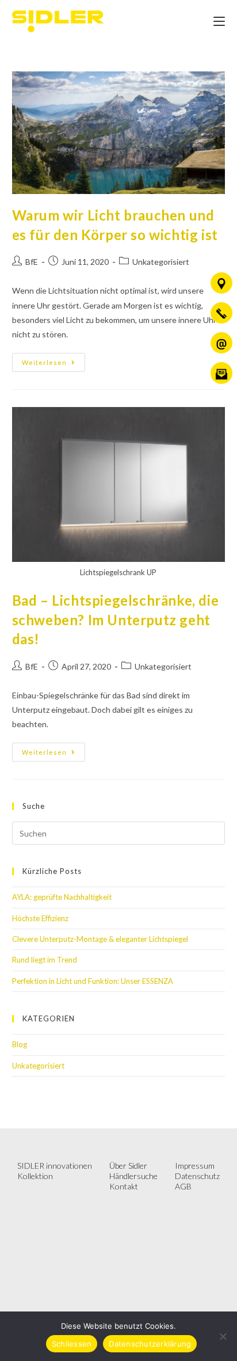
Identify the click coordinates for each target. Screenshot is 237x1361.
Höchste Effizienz (40, 918)
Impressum (195, 1165)
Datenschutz (197, 1176)
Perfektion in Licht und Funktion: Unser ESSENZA (92, 981)
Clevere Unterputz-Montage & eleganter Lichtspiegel (102, 939)
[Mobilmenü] (219, 21)
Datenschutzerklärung (150, 1343)
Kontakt (123, 1186)
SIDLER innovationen (54, 1165)
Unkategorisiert (160, 262)
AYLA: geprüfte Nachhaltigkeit (62, 897)
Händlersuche (133, 1176)
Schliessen (72, 1343)
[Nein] (222, 1336)
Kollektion (35, 1176)
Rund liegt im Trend (44, 959)
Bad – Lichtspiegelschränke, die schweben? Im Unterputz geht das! (115, 619)
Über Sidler (128, 1165)
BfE (31, 262)
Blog (19, 1044)
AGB (183, 1186)
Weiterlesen (53, 359)
